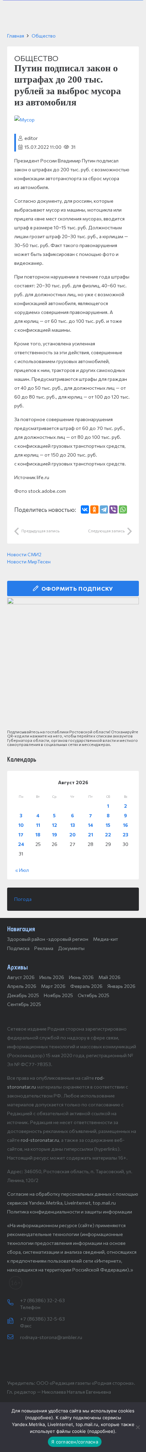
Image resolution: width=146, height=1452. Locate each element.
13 (72, 825)
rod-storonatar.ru (40, 1140)
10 (21, 825)
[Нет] (137, 1427)
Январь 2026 (121, 986)
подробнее (39, 1417)
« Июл (22, 870)
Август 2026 (21, 977)
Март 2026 (53, 986)
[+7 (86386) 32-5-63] (13, 1321)
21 (90, 834)
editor (31, 138)
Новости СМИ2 (24, 554)
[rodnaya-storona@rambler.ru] (13, 1337)
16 (125, 825)
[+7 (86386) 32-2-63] (13, 1302)
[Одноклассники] (94, 509)
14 (90, 825)
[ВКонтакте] (85, 509)
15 (108, 825)
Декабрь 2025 (23, 995)
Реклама (43, 948)
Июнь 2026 (81, 977)
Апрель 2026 (21, 986)
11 (38, 825)
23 (125, 834)
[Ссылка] (73, 664)
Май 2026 (109, 977)
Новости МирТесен (29, 561)
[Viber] (113, 509)
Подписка (18, 948)
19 (54, 834)
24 (21, 844)
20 (72, 834)
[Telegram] (104, 509)
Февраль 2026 (86, 986)
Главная (15, 36)
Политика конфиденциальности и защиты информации (69, 1211)
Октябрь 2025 (93, 995)
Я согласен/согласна (74, 1441)
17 (20, 834)
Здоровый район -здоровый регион (47, 939)
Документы (71, 948)
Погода (23, 899)
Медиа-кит (105, 939)
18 (37, 834)
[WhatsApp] (123, 509)
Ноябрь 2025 (58, 995)
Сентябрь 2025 (24, 1004)
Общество (44, 36)
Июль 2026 (51, 977)
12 (54, 825)
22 (108, 834)
